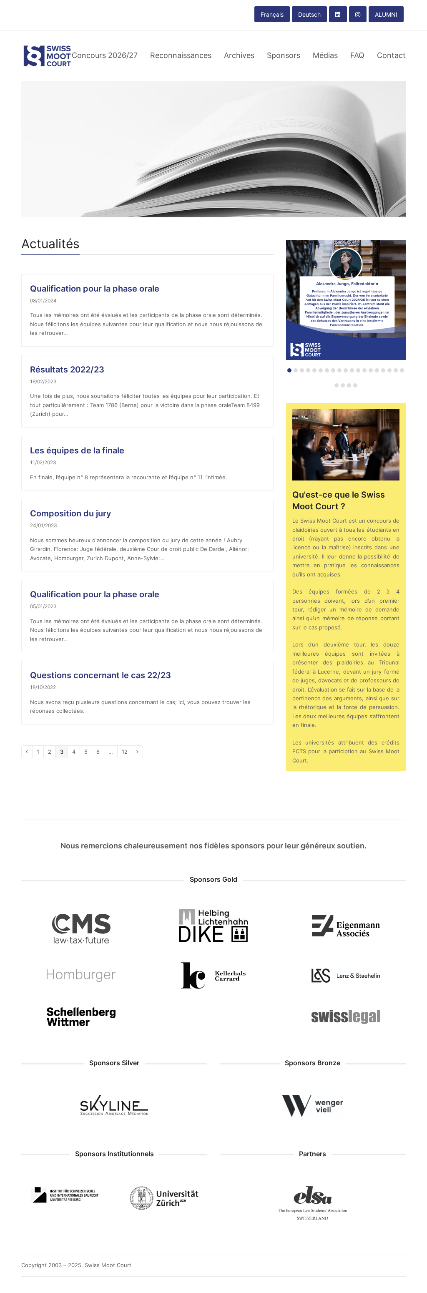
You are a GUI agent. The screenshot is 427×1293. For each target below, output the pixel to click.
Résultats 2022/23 (67, 370)
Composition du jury (70, 513)
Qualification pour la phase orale (94, 289)
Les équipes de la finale (77, 450)
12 (127, 751)
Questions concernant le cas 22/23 (100, 675)
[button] (289, 370)
